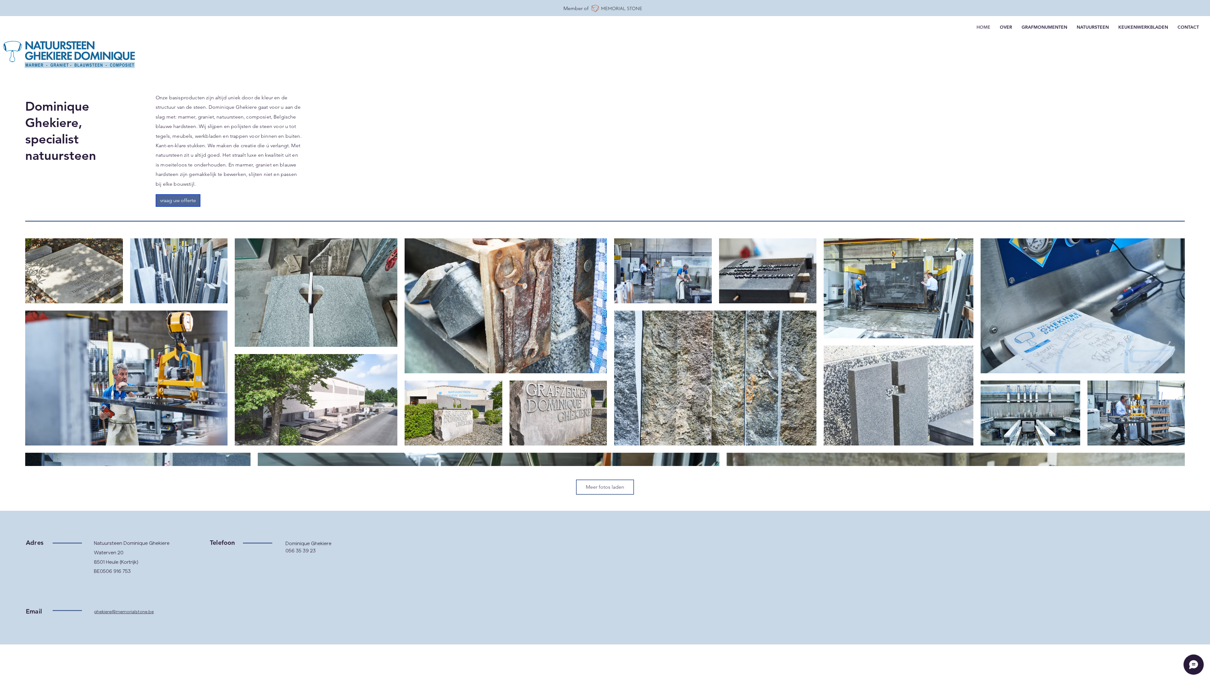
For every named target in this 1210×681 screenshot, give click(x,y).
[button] (178, 200)
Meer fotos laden (605, 487)
